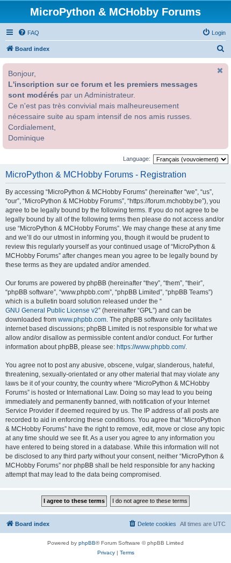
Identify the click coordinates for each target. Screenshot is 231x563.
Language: (136, 158)
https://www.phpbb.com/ (151, 347)
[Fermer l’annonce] (219, 70)
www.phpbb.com (82, 319)
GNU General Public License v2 (51, 310)
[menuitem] (28, 32)
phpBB (87, 543)
